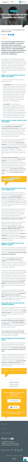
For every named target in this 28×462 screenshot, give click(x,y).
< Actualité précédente (14, 382)
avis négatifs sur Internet (14, 201)
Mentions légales (9, 455)
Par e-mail (15, 407)
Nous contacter (23, 2)
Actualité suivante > (14, 386)
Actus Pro (9, 30)
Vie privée (16, 455)
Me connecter (20, 2)
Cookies (20, 455)
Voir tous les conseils (14, 384)
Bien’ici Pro (3, 30)
